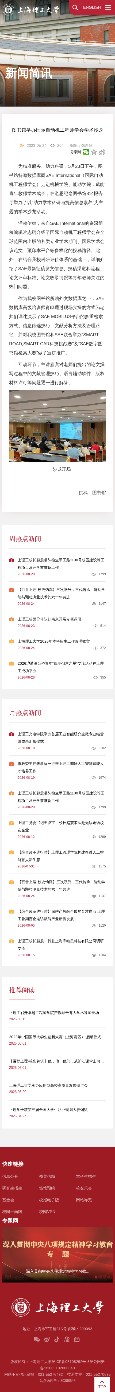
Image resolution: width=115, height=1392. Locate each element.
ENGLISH (92, 7)
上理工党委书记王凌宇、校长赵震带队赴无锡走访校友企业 (61, 826)
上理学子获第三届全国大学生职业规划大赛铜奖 (48, 1109)
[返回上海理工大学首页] (31, 4)
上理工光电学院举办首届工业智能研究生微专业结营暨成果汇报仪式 (61, 738)
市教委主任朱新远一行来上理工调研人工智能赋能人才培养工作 (61, 767)
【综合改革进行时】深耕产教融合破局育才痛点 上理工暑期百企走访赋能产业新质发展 (61, 915)
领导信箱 (47, 1176)
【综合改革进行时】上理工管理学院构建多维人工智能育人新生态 (61, 856)
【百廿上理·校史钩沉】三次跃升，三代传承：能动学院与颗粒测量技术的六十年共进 (61, 593)
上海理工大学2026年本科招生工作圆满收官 (54, 641)
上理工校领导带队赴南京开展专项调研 (49, 619)
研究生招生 (12, 1188)
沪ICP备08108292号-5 (71, 1361)
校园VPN (47, 1211)
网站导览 (84, 1200)
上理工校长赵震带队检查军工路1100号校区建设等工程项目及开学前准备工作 (61, 564)
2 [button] (100, 1277)
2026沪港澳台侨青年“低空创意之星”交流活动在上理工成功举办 (61, 667)
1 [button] (96, 1277)
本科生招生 (86, 1176)
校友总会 (84, 1188)
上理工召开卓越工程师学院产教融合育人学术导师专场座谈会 (59, 1012)
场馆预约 (47, 1188)
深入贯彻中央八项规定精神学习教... (57, 1271)
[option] (57, 1255)
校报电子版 (49, 1200)
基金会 (8, 1200)
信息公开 (10, 1176)
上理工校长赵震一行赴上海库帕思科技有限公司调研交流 (61, 945)
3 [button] (104, 1277)
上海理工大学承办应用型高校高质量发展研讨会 (48, 1085)
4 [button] (109, 1277)
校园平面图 (12, 1211)
